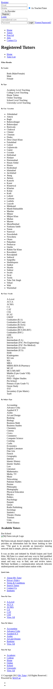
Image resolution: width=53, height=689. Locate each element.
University (11, 668)
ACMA (10, 607)
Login (4, 17)
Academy (11, 655)
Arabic (10, 636)
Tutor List (11, 57)
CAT (9, 612)
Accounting (12, 628)
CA (8, 609)
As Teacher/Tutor (39, 8)
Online (10, 663)
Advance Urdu (13, 631)
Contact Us (12, 40)
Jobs (9, 38)
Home (9, 30)
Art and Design (13, 639)
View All (11, 617)
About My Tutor (14, 578)
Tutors (9, 33)
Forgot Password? (43, 22)
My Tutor (22, 675)
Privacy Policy (13, 580)
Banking (10, 641)
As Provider (10, 11)
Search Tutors (13, 585)
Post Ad (10, 35)
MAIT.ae (16, 678)
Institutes (11, 590)
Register (4, 2)
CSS (9, 615)
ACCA (10, 604)
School (10, 665)
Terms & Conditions (16, 583)
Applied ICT (12, 634)
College (10, 658)
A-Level (10, 602)
